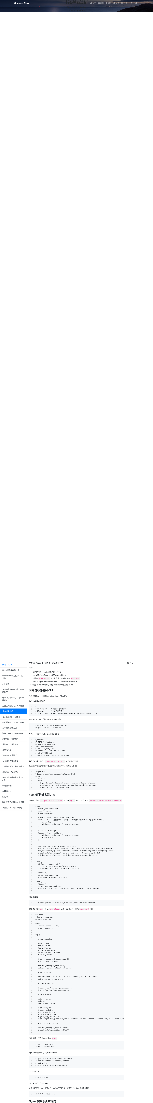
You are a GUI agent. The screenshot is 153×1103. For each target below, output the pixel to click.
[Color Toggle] (136, 3)
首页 (94, 3)
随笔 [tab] (6, 664)
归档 (109, 3)
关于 (117, 3)
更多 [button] (125, 3)
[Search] (131, 3)
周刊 (102, 3)
